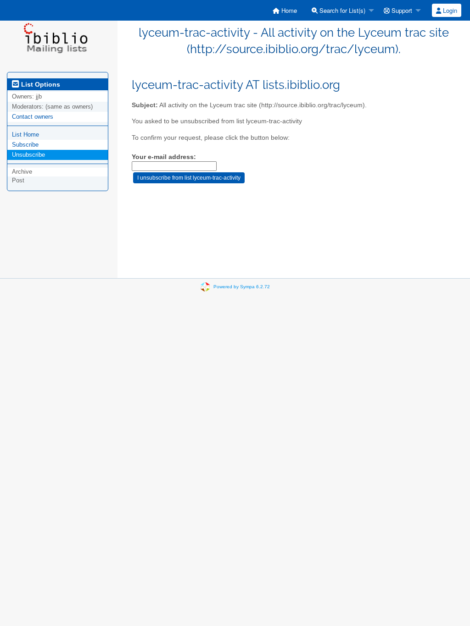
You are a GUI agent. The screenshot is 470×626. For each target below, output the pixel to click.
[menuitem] (284, 10)
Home (288, 10)
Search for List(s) (341, 10)
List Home (25, 134)
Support (401, 10)
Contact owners (32, 116)
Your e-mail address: (164, 157)
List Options (39, 84)
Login (449, 10)
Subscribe (25, 144)
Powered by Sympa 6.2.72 (241, 286)
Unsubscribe (28, 154)
